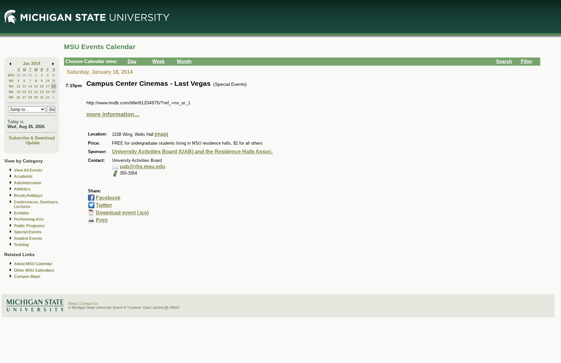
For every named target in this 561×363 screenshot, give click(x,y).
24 (48, 92)
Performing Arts (29, 219)
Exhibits (21, 213)
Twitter (104, 205)
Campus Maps (27, 276)
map (161, 134)
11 (54, 81)
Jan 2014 (31, 63)
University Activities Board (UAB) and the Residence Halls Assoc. (192, 151)
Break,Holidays (28, 195)
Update (33, 142)
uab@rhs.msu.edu (142, 166)
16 (42, 86)
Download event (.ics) (122, 212)
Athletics (22, 189)
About (72, 303)
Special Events (28, 232)
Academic (23, 176)
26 (18, 97)
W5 (11, 97)
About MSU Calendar (33, 264)
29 (18, 75)
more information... (112, 114)
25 (54, 92)
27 (24, 97)
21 (30, 92)
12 (18, 86)
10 (48, 81)
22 (36, 92)
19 (18, 92)
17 (48, 86)
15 (36, 86)
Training (21, 244)
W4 (11, 92)
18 (54, 86)
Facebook (108, 198)
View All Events (28, 170)
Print (101, 220)
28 (30, 97)
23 (42, 92)
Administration (27, 183)
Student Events (28, 238)
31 (30, 75)
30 (24, 75)
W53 (11, 75)
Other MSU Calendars (34, 270)
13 (24, 86)
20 (24, 92)
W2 (11, 81)
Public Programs (29, 226)
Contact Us (89, 303)
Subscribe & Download (32, 138)
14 (30, 86)
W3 (11, 86)
